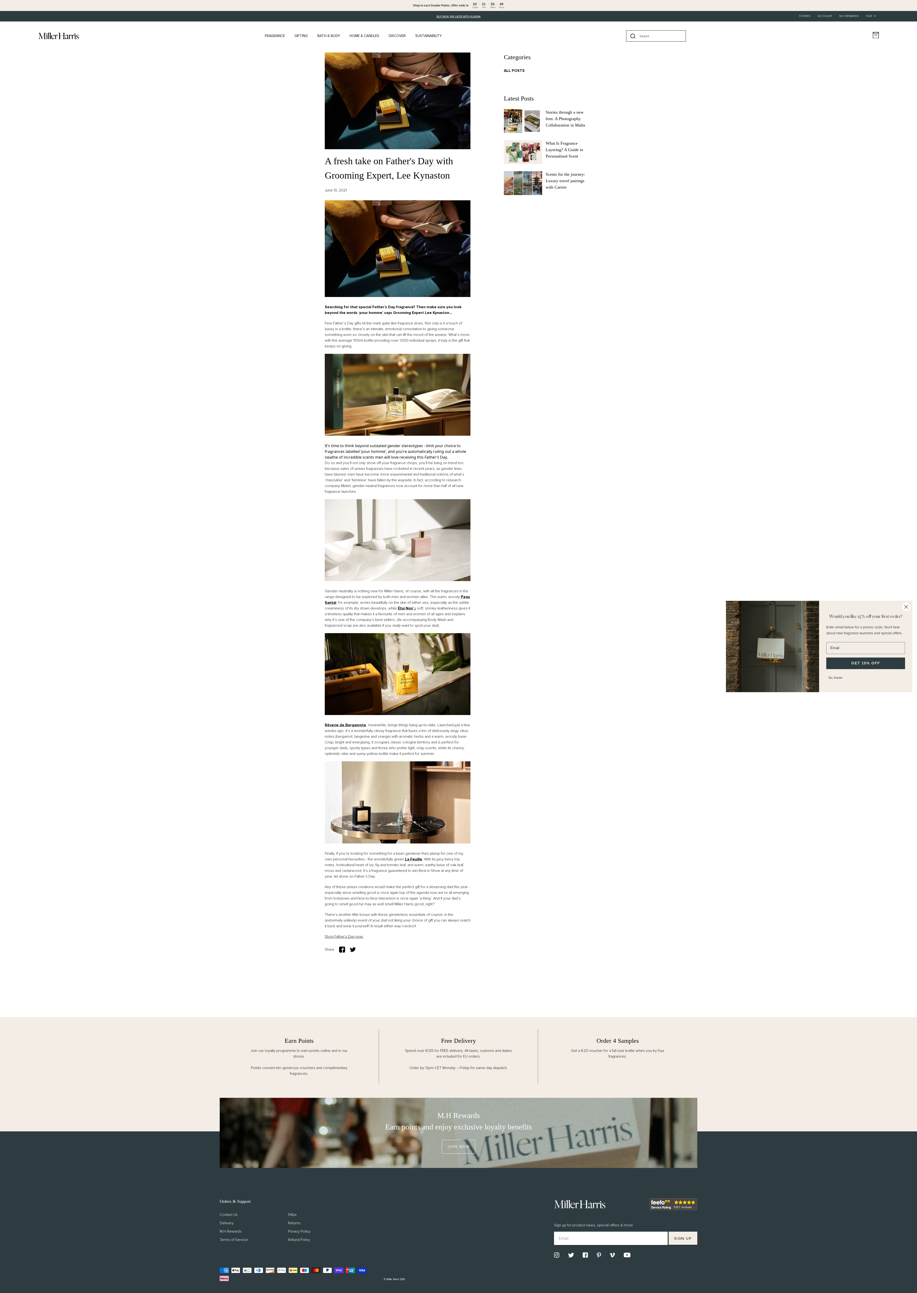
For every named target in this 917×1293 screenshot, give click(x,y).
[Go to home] (58, 35)
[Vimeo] (612, 1255)
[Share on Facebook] (342, 950)
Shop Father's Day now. (344, 936)
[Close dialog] (906, 607)
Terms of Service (234, 1239)
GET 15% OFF (865, 663)
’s (407, 608)
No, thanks (835, 677)
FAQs (292, 1214)
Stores (804, 16)
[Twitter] (571, 1255)
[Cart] (876, 35)
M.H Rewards (849, 16)
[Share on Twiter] (353, 950)
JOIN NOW (458, 1146)
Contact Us (229, 1214)
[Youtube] (627, 1255)
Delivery (227, 1223)
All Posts (514, 70)
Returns (294, 1223)
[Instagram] (556, 1255)
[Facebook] (585, 1255)
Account (825, 16)
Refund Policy (299, 1239)
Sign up (683, 1238)
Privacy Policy (299, 1231)
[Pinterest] (599, 1255)
